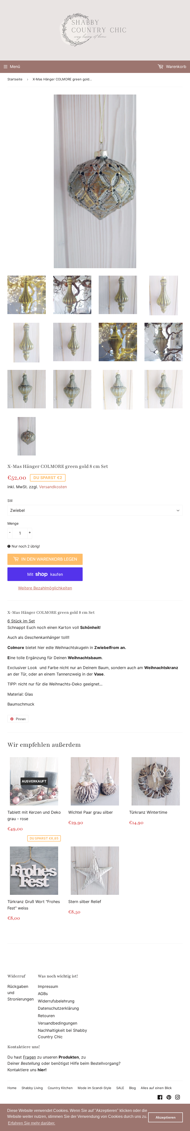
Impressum (48, 986)
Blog (132, 1088)
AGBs (43, 993)
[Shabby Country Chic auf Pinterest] (168, 1097)
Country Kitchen (60, 1088)
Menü (15, 66)
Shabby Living (32, 1088)
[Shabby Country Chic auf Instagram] (177, 1097)
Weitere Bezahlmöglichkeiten (45, 587)
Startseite (15, 79)
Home (12, 1088)
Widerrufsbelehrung (56, 1001)
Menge (13, 523)
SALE (120, 1088)
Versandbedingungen (57, 1023)
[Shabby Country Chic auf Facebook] (160, 1097)
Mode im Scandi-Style (94, 1088)
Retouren (46, 1015)
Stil (9, 500)
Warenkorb (175, 66)
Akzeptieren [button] (166, 1117)
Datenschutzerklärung (58, 1008)
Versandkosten (53, 486)
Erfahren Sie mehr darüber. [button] (31, 1123)
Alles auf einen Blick (156, 1088)
